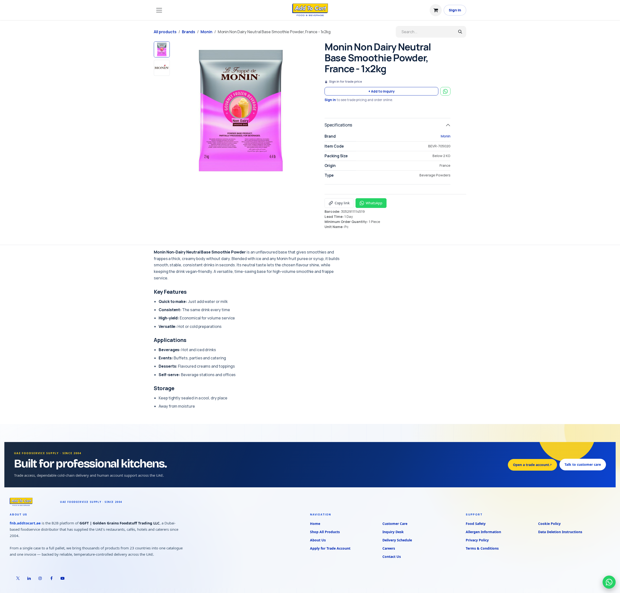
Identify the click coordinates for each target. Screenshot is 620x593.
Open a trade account (532, 464)
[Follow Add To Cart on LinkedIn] (29, 578)
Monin (206, 31)
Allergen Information (483, 531)
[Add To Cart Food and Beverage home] (32, 501)
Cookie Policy (549, 523)
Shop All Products (325, 531)
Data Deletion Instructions (560, 531)
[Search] (460, 32)
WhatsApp (374, 203)
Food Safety (476, 523)
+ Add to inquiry (381, 91)
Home (315, 523)
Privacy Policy (477, 540)
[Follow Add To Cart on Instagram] (40, 578)
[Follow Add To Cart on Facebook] (51, 578)
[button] (179, 111)
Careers (388, 548)
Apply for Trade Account (330, 548)
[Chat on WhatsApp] (609, 582)
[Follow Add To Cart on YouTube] (62, 578)
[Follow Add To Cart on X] (18, 578)
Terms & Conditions (482, 548)
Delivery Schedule (397, 540)
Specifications (338, 125)
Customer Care (394, 523)
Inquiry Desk (393, 531)
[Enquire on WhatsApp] (445, 91)
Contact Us (391, 556)
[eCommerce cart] (436, 10)
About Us (318, 540)
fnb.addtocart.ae (25, 522)
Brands (188, 31)
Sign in (455, 10)
